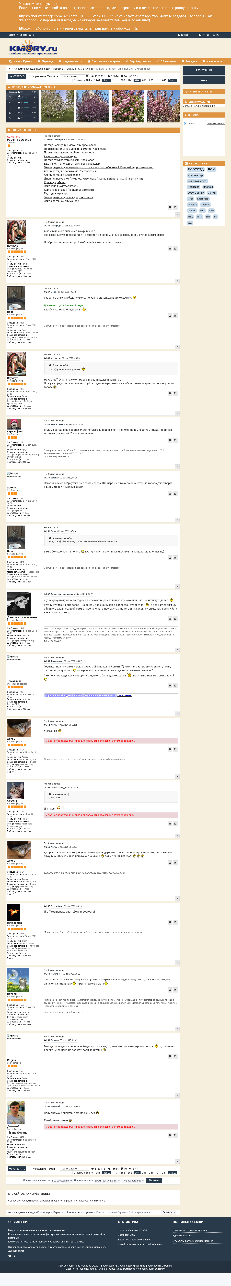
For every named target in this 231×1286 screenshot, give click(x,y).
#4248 (47, 358)
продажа (192, 204)
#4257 (47, 906)
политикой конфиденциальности (87, 1247)
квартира (193, 187)
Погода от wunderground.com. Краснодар (69, 160)
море (190, 198)
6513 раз (27, 342)
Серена (12, 800)
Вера (10, 311)
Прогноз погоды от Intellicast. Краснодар (69, 152)
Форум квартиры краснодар (116, 1265)
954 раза (27, 1025)
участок (212, 193)
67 (134, 76)
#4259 (47, 1040)
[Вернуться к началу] (177, 214)
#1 (45, 140)
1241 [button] (163, 80)
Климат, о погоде (52, 136)
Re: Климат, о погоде (54, 222)
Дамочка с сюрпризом (22, 617)
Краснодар (203, 198)
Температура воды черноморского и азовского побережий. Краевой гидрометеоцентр (99, 167)
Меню (23, 35)
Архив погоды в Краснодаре (62, 174)
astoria (11, 487)
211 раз (25, 459)
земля (211, 211)
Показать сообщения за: (37, 1180)
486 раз (25, 1088)
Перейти (168, 1212)
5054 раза (26, 274)
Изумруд (12, 245)
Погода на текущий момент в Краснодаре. (70, 145)
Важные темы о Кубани (80, 68)
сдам (190, 223)
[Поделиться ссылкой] (175, 207)
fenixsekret (14, 922)
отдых (202, 211)
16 (125, 76)
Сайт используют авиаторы (61, 186)
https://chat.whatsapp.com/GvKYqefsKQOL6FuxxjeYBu (62, 16)
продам (208, 187)
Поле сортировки (84, 1180)
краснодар (195, 175)
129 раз (26, 163)
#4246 (47, 226)
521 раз (25, 707)
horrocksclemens (153, 1244)
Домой (13, 35)
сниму (190, 217)
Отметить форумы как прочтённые (193, 1240)
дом (211, 169)
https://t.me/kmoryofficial (39, 28)
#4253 (47, 661)
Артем (11, 738)
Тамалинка (14, 681)
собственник (196, 192)
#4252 (47, 594)
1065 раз (26, 829)
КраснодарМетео (54, 182)
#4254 (47, 725)
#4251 (47, 531)
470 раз (25, 767)
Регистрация (211, 35)
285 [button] (144, 80)
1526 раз (26, 340)
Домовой (13, 1126)
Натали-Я (13, 994)
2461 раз (27, 769)
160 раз (26, 516)
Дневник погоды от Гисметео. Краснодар (70, 178)
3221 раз (26, 1154)
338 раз (26, 462)
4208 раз (27, 956)
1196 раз (26, 1022)
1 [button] (113, 80)
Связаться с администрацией (190, 1230)
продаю (192, 210)
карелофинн (15, 431)
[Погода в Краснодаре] (204, 119)
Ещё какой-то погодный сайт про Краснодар (72, 163)
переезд (196, 169)
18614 (114, 76)
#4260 (47, 1106)
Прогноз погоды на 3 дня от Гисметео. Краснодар (75, 148)
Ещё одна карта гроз (57, 193)
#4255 (47, 787)
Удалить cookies (182, 1235)
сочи (208, 217)
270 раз (25, 513)
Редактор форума (19, 139)
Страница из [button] (87, 80)
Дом (215, 217)
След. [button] (172, 80)
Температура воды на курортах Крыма (68, 197)
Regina (11, 1060)
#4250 (47, 478)
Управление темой (43, 76)
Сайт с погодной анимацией (61, 201)
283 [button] (130, 80)
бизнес (199, 217)
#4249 (47, 424)
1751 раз (27, 645)
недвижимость (197, 181)
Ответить (19, 76)
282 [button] (123, 80)
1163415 (99, 76)
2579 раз (26, 643)
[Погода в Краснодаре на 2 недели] (216, 123)
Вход (184, 35)
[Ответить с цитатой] (170, 207)
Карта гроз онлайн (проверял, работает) (69, 189)
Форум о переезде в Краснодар (32, 68)
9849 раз (27, 1157)
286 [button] (151, 80)
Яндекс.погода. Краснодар (60, 156)
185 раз (26, 1091)
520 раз (26, 709)
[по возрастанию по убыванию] (133, 1181)
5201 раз (26, 953)
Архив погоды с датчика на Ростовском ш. (71, 171)
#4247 (47, 292)
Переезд (58, 68)
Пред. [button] (106, 80)
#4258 (47, 974)
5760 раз (27, 276)
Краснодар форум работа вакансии (152, 1265)
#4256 (47, 847)
